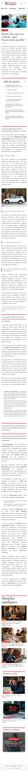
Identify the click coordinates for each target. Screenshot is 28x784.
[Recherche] (21, 3)
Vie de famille (5, 641)
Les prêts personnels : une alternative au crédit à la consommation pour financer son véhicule (14, 111)
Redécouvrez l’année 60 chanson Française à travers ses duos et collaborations (11, 623)
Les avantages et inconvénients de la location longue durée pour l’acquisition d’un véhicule (14, 105)
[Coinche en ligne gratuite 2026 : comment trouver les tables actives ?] (14, 655)
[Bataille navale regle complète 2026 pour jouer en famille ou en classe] (14, 635)
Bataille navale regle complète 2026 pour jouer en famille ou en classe (12, 644)
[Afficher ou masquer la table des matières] (22, 82)
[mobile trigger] (2, 3)
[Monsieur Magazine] (10, 3)
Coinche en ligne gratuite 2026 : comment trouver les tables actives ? (12, 665)
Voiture (5, 30)
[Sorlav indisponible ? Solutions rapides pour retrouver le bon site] (14, 685)
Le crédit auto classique (11, 89)
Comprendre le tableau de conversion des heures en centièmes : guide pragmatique (13, 720)
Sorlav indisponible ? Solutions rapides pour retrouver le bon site (12, 695)
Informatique (6, 717)
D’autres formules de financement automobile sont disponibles (14, 100)
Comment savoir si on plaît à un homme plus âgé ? (14, 743)
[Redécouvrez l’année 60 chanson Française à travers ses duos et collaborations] (14, 613)
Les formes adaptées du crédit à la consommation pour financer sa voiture (14, 86)
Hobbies (4, 619)
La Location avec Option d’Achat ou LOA (15, 93)
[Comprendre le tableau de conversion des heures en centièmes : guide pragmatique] (14, 710)
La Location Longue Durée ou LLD (13, 96)
